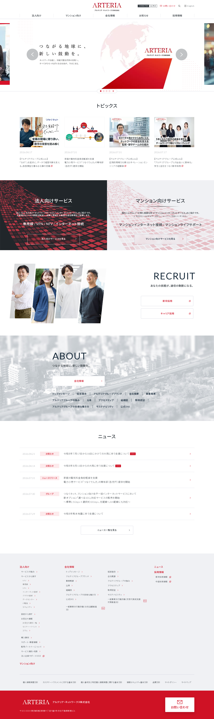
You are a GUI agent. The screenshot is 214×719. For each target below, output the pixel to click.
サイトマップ (186, 682)
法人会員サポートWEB (31, 656)
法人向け (24, 566)
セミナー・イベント (30, 627)
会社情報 (69, 566)
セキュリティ (27, 607)
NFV (24, 580)
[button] (100, 91)
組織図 (124, 400)
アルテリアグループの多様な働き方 (70, 406)
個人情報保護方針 (30, 682)
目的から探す (27, 614)
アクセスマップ (106, 400)
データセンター (28, 599)
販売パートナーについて (31, 647)
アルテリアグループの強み (66, 400)
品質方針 (156, 682)
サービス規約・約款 (29, 651)
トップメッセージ (61, 393)
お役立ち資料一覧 (30, 623)
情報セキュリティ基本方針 (137, 682)
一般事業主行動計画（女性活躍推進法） (81, 608)
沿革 (89, 400)
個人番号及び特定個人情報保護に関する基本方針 (101, 682)
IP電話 (25, 603)
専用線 (25, 584)
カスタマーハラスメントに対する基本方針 (59, 682)
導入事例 (25, 637)
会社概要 (134, 393)
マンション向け (27, 663)
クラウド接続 (28, 596)
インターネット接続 (30, 592)
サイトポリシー (171, 682)
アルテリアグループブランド (108, 393)
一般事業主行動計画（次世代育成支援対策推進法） (124, 600)
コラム (25, 630)
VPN (24, 588)
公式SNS (125, 406)
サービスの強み (28, 572)
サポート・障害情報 (29, 642)
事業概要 (151, 393)
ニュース (158, 566)
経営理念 (81, 393)
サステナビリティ (105, 406)
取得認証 (140, 400)
